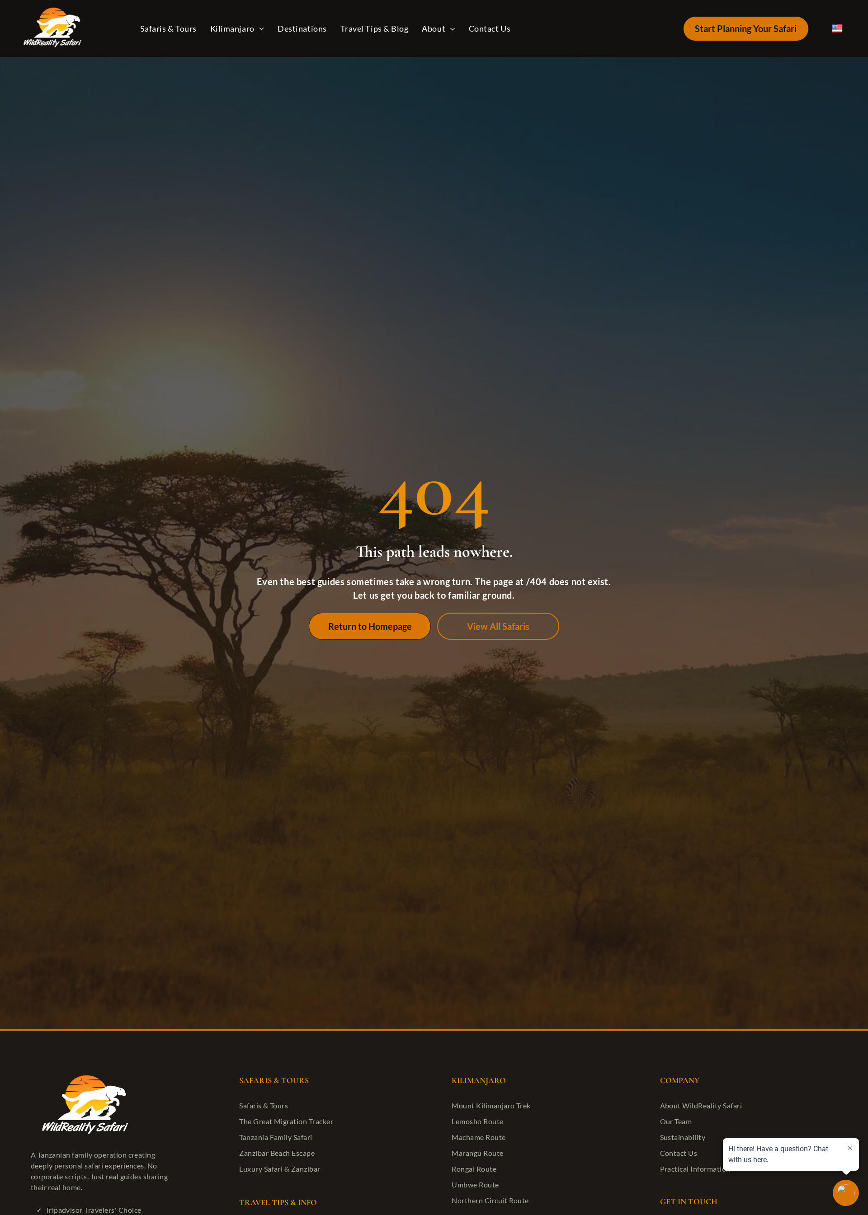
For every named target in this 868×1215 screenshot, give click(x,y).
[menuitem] (171, 28)
